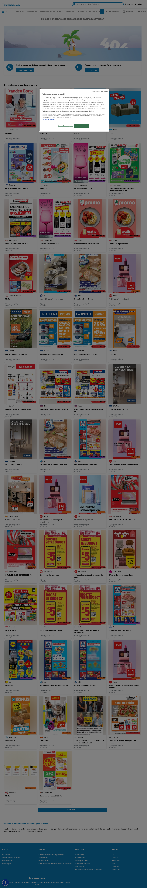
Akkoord (81, 126)
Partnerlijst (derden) (49, 119)
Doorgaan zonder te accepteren (100, 91)
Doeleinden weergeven (65, 126)
